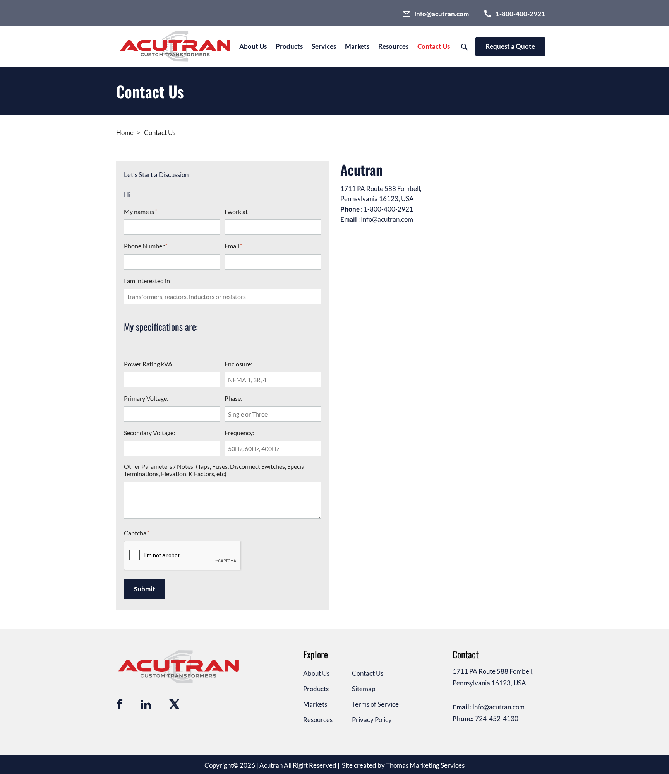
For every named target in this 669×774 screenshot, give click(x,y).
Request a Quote (510, 46)
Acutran (271, 765)
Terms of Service (375, 704)
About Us (253, 46)
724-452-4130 (496, 718)
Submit (144, 589)
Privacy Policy (372, 720)
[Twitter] (174, 703)
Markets (315, 704)
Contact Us (433, 46)
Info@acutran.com (387, 219)
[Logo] (176, 46)
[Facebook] (119, 703)
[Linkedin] (146, 703)
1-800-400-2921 (388, 209)
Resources (393, 46)
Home (125, 132)
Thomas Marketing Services (425, 765)
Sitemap (363, 689)
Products (289, 46)
